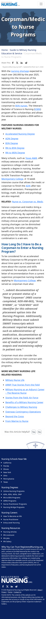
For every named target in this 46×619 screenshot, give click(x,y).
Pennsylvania (8, 479)
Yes (33, 432)
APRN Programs (9, 501)
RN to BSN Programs (11, 497)
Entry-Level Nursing (11, 522)
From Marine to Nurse (16, 421)
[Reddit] (26, 63)
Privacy (3, 592)
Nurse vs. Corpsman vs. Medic (27, 201)
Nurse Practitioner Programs (15, 504)
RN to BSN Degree (14, 147)
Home (4, 49)
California (7, 463)
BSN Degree (11, 143)
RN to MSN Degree (15, 152)
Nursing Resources (10, 528)
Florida (6, 466)
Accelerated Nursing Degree (20, 133)
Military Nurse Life (14, 380)
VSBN (37, 109)
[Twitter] (18, 63)
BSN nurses (21, 105)
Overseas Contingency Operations (23, 411)
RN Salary (7, 541)
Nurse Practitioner (10, 519)
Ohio (5, 475)
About (40, 590)
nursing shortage (20, 71)
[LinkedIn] (22, 63)
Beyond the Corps (14, 416)
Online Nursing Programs (14, 491)
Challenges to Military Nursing (21, 407)
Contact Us (17, 592)
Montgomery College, (25, 280)
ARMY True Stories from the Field (22, 384)
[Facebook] (13, 63)
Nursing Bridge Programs (14, 507)
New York (7, 472)
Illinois (6, 469)
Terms (10, 592)
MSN (15, 494)
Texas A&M (31, 158)
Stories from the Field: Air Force (21, 397)
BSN (10, 494)
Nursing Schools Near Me (14, 458)
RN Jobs (6, 538)
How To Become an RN (12, 516)
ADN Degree (11, 138)
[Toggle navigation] (41, 3)
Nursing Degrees (9, 487)
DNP (20, 494)
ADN (28, 185)
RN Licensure (8, 535)
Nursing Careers (9, 512)
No (39, 432)
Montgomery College (12, 178)
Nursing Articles (10, 532)
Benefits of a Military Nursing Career (24, 402)
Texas (5, 482)
